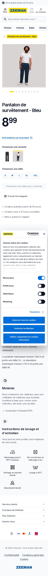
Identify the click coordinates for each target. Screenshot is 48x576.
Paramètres (35, 312)
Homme (20, 28)
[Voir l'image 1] (7, 157)
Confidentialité (11, 555)
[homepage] (18, 10)
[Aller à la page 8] (34, 91)
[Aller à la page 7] (31, 91)
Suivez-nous (8, 521)
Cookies (24, 559)
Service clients (9, 504)
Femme (7, 28)
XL (26, 175)
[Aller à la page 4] (22, 91)
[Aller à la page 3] (19, 91)
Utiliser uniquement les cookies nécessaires (24, 338)
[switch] (41, 286)
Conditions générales (33, 555)
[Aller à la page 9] (37, 91)
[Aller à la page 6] (28, 91)
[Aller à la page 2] (16, 91)
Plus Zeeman (8, 516)
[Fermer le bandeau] (44, 234)
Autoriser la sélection (24, 328)
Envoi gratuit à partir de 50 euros (19, 3)
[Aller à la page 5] (25, 91)
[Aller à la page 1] (12, 91)
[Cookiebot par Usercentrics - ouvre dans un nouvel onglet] (29, 234)
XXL (35, 175)
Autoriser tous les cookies (24, 320)
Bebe (31, 28)
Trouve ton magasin (17, 196)
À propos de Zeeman (12, 510)
